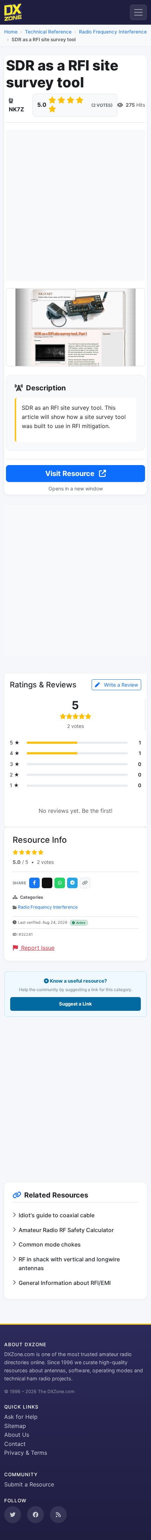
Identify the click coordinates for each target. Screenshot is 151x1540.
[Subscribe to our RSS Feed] (58, 1514)
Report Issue (36, 947)
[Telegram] (72, 883)
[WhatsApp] (59, 883)
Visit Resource (70, 473)
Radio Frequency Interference (113, 32)
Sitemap (15, 1425)
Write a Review (120, 685)
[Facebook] (34, 883)
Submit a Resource (29, 1484)
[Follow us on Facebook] (35, 1514)
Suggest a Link (75, 1004)
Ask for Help (21, 1416)
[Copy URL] (85, 883)
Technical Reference (48, 32)
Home (11, 32)
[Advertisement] (75, 205)
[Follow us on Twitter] (12, 1514)
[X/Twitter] (47, 883)
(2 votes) (102, 105)
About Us (16, 1434)
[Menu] (138, 12)
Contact (15, 1443)
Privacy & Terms (25, 1452)
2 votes (45, 862)
